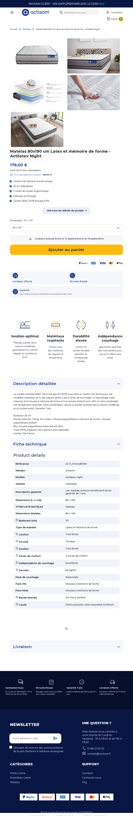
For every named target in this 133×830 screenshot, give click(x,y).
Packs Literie (17, 773)
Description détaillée (34, 383)
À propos (87, 773)
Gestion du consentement (95, 815)
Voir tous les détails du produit (65, 210)
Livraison (22, 646)
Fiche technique (30, 444)
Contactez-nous (91, 777)
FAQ (84, 782)
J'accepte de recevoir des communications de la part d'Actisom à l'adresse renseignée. (38, 749)
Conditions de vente (64, 815)
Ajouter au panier (66, 249)
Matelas (15, 782)
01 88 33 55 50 (95, 748)
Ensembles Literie (20, 777)
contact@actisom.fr (99, 753)
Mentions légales (38, 815)
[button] (12, 12)
